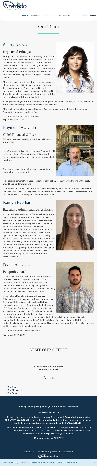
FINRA (8, 420)
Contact (93, 15)
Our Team (12, 387)
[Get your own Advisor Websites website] (48, 456)
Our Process (13, 393)
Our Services (35, 15)
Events (46, 15)
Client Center (56, 15)
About (24, 15)
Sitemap (22, 406)
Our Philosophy (15, 390)
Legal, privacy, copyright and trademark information (53, 406)
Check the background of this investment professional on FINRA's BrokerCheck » (40, 462)
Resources (82, 15)
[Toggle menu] (27, 15)
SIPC (14, 420)
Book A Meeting (69, 15)
